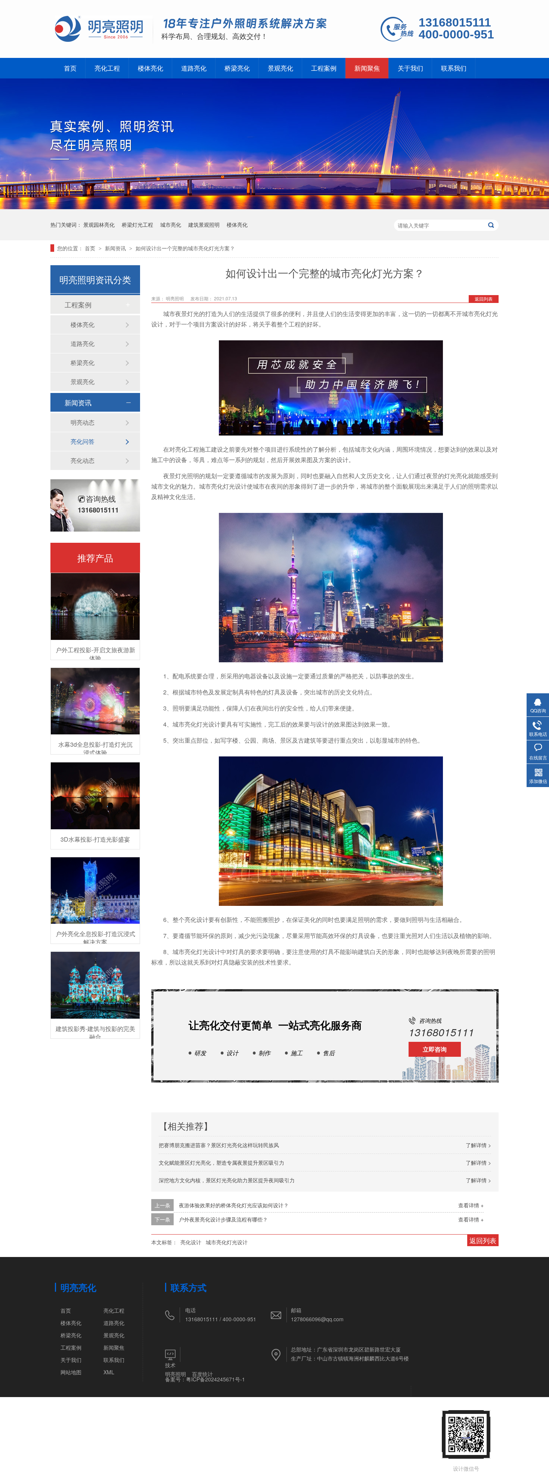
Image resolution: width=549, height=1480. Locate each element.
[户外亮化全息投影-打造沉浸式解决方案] (95, 890)
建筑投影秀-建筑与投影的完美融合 (95, 1032)
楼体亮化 (150, 68)
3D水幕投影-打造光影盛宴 (95, 839)
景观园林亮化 (99, 224)
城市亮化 (170, 224)
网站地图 (71, 1372)
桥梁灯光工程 (137, 224)
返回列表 (484, 298)
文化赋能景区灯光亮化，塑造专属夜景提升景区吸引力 (221, 1162)
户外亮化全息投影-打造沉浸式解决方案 (95, 937)
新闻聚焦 (367, 68)
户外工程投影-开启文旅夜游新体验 (95, 653)
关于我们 (410, 68)
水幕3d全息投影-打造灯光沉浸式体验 (95, 748)
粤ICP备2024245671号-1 (215, 1379)
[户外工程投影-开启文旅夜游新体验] (95, 606)
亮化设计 (190, 1242)
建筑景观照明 (204, 224)
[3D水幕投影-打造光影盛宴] (95, 795)
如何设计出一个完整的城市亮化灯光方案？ (185, 248)
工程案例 (323, 68)
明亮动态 (82, 422)
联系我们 (453, 68)
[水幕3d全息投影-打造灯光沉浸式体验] (95, 701)
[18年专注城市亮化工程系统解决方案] (245, 24)
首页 (70, 68)
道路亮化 (194, 68)
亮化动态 (82, 460)
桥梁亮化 (237, 68)
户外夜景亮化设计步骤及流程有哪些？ (223, 1219)
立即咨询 (435, 1049)
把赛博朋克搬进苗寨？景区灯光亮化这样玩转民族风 (219, 1145)
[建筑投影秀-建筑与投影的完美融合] (95, 985)
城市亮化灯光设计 (227, 1242)
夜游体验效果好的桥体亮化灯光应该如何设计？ (234, 1205)
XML (108, 1372)
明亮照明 (175, 1374)
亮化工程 (107, 68)
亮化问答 (82, 441)
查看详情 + (471, 1205)
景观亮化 (280, 68)
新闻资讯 (116, 248)
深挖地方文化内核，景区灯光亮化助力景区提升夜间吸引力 (227, 1180)
